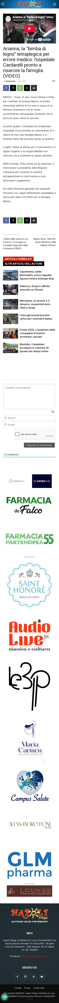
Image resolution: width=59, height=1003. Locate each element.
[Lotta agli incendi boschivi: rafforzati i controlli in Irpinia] (10, 319)
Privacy (27, 988)
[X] (13, 88)
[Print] (34, 88)
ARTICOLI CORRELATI (18, 259)
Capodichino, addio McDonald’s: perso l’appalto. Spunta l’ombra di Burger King (37, 275)
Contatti (18, 988)
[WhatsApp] (20, 88)
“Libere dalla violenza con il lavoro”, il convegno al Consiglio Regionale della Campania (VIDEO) (15, 244)
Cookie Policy (39, 988)
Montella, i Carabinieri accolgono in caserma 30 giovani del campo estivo (34, 348)
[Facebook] (6, 88)
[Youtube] (42, 977)
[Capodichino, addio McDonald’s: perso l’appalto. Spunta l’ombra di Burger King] (10, 275)
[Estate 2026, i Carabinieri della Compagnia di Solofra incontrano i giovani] (10, 333)
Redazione (10, 81)
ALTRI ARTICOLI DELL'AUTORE (23, 263)
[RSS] (34, 977)
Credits (29, 999)
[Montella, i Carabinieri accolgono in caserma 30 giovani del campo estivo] (10, 348)
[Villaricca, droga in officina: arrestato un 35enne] (10, 289)
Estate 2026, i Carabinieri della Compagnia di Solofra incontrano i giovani (37, 333)
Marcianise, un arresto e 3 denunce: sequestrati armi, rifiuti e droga (35, 304)
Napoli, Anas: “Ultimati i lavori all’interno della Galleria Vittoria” (44, 242)
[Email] (27, 88)
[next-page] (10, 359)
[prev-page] (5, 359)
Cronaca (7, 279)
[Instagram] (25, 977)
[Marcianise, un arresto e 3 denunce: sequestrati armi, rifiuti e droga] (10, 304)
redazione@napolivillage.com (35, 956)
